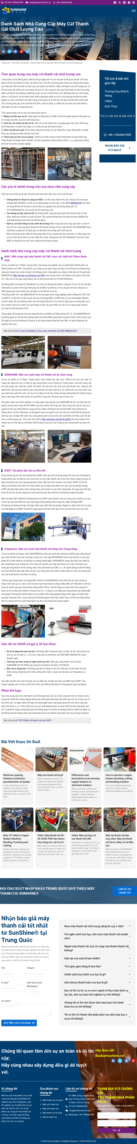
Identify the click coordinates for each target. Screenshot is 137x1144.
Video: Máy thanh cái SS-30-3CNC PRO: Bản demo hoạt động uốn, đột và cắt (50, 838)
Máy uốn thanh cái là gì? (50, 775)
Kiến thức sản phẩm (20, 63)
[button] (97, 926)
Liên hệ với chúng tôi (124, 891)
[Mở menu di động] (134, 11)
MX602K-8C (76, 203)
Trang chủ (5, 63)
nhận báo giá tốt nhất (114, 148)
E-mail (4, 982)
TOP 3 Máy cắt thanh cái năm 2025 (34, 720)
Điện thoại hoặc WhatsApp (34, 984)
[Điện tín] (27, 51)
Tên (3, 968)
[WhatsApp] (128, 3)
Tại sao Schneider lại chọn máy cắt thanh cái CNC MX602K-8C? (47, 331)
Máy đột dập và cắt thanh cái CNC (29, 275)
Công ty (30, 968)
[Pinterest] (133, 3)
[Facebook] (114, 3)
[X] (119, 3)
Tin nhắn (5, 1001)
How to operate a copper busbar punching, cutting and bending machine (119, 778)
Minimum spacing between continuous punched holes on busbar (16, 778)
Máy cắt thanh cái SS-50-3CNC (56, 419)
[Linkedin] (124, 3)
